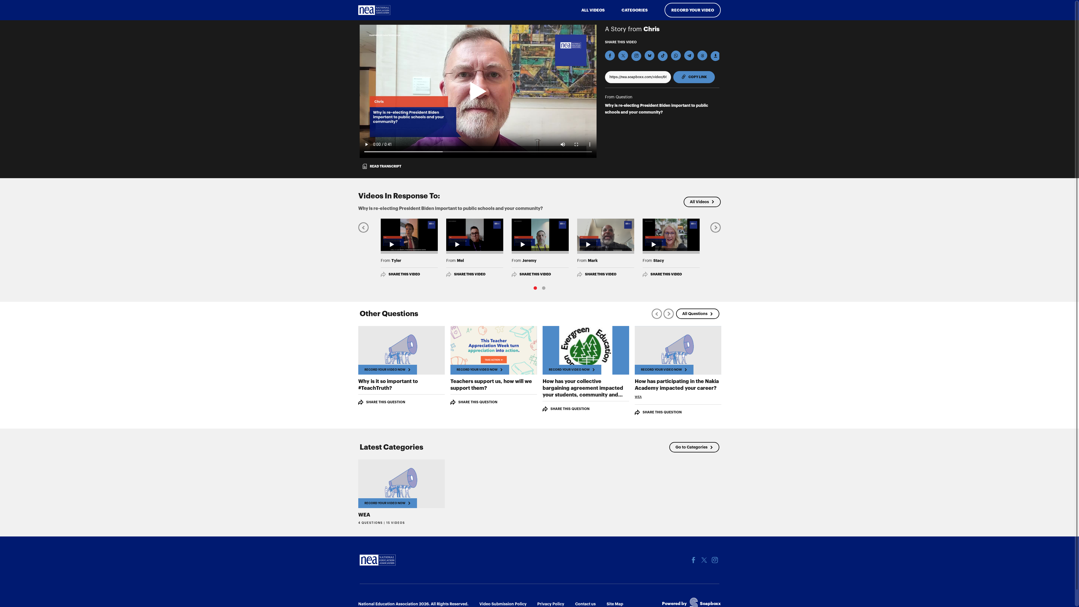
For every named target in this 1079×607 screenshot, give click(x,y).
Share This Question (385, 402)
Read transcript (385, 166)
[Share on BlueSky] (649, 55)
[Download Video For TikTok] (663, 56)
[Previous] (363, 227)
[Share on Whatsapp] (676, 55)
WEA (638, 396)
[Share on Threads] (702, 55)
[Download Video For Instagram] (636, 56)
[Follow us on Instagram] (715, 560)
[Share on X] (623, 55)
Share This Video (404, 274)
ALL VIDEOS (593, 10)
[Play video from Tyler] (409, 235)
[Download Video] (715, 56)
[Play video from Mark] (605, 235)
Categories (635, 10)
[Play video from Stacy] (671, 235)
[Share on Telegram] (689, 55)
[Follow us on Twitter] (704, 560)
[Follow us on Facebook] (693, 560)
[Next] (715, 227)
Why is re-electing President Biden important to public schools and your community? (656, 108)
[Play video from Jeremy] (540, 235)
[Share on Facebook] (610, 55)
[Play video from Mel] (474, 235)
